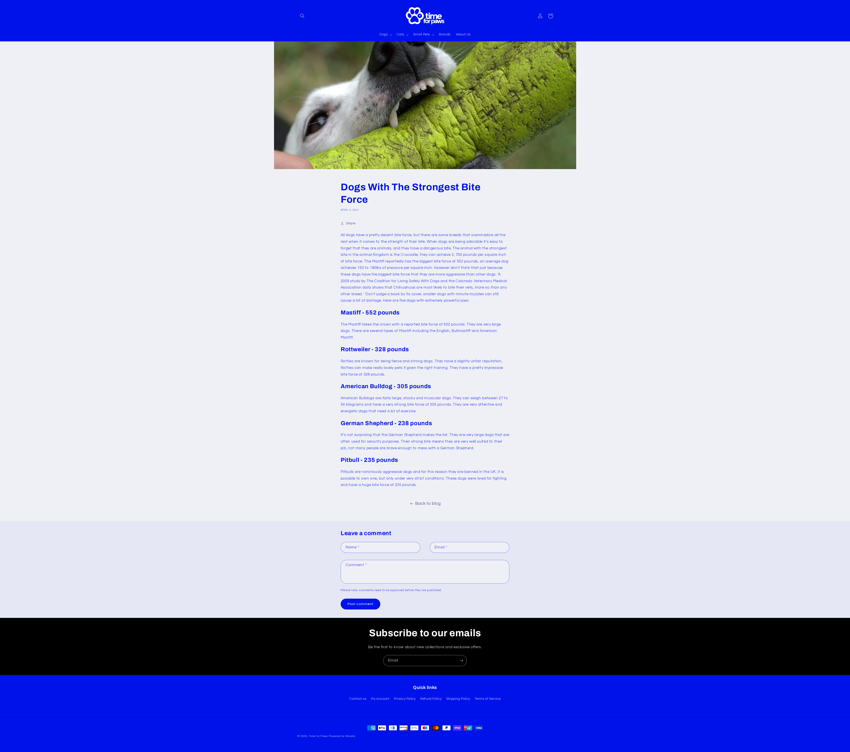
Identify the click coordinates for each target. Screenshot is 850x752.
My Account (380, 698)
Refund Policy (431, 698)
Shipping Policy (458, 698)
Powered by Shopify (342, 736)
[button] (302, 16)
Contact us (357, 698)
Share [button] (350, 223)
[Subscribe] (461, 660)
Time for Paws (318, 736)
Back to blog (428, 503)
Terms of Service (487, 698)
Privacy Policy (405, 698)
